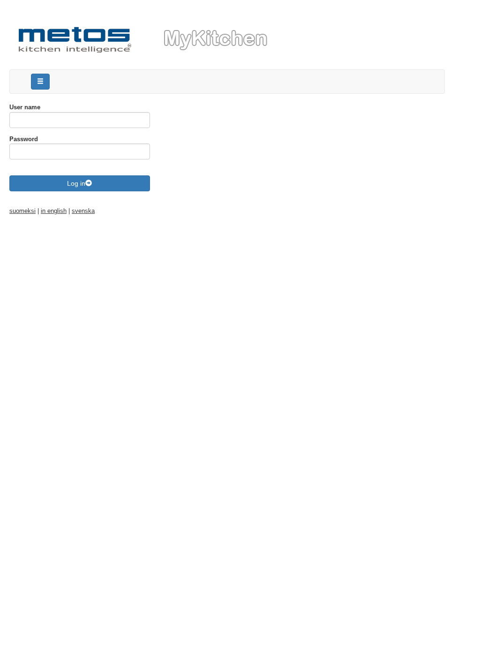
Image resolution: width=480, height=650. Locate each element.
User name (24, 107)
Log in (76, 183)
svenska (83, 210)
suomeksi (22, 210)
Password (23, 139)
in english (54, 210)
